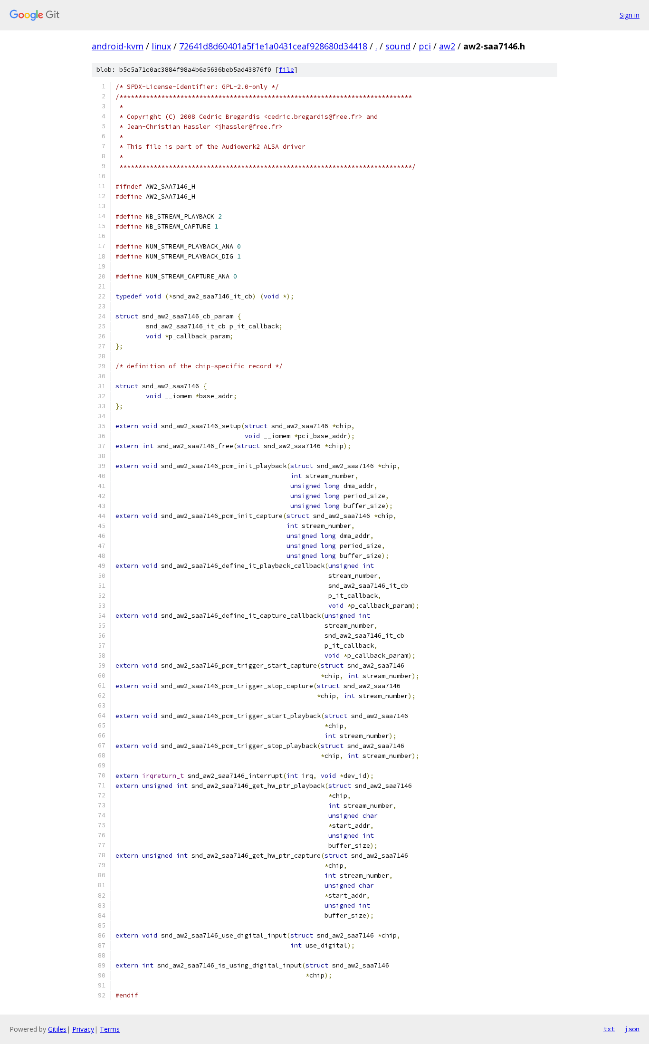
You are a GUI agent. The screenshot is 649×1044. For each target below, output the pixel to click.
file (286, 70)
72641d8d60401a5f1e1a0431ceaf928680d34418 (273, 46)
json (631, 1029)
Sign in (629, 14)
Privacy (83, 1029)
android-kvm (117, 46)
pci (425, 46)
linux (161, 46)
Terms (110, 1029)
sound (397, 46)
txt (609, 1029)
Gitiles (57, 1029)
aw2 (447, 46)
